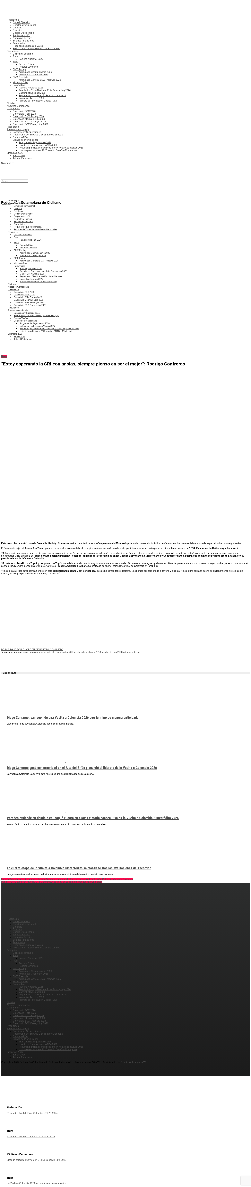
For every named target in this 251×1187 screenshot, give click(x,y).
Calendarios (13, 108)
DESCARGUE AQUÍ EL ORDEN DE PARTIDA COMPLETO (32, 649)
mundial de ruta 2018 (112, 652)
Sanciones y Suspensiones (27, 132)
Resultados (13, 127)
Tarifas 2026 (19, 155)
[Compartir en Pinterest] (128, 536)
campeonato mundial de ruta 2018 (39, 652)
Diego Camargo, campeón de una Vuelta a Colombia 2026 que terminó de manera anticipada (73, 718)
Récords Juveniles (28, 67)
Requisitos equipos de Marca (28, 46)
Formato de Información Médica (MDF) (38, 100)
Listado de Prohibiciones (25, 140)
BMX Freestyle (20, 77)
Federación (13, 20)
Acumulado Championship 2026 (35, 72)
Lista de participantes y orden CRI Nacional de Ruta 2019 (36, 1160)
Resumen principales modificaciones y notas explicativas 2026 (51, 147)
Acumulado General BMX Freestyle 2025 (40, 80)
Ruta (15, 56)
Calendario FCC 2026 (24, 111)
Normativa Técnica (22, 38)
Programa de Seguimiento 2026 (35, 142)
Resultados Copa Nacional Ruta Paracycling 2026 (45, 90)
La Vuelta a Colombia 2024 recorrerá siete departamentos (36, 1183)
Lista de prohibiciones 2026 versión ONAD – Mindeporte (48, 150)
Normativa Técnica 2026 (31, 98)
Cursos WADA (20, 137)
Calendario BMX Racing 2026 (28, 116)
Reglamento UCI (21, 35)
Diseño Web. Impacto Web (134, 1062)
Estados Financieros (23, 40)
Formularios (19, 43)
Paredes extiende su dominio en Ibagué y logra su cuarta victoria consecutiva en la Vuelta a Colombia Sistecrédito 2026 (93, 818)
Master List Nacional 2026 (32, 93)
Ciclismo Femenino (23, 53)
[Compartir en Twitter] (128, 533)
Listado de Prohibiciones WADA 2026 (38, 145)
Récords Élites (26, 64)
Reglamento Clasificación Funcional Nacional (42, 95)
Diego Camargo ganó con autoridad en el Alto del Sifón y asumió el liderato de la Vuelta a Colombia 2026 (82, 768)
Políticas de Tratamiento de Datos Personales (36, 48)
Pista (15, 61)
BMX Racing (19, 69)
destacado (79, 652)
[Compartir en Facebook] (128, 530)
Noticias (11, 103)
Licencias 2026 (15, 153)
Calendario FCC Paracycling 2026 (30, 124)
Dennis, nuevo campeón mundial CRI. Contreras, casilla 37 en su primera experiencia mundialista (51, 882)
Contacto (17, 27)
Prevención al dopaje (18, 129)
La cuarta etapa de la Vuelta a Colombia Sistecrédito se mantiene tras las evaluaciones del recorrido (79, 868)
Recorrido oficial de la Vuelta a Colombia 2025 (31, 1136)
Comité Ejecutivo (21, 22)
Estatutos (17, 30)
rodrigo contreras (131, 652)
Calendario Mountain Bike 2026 (29, 119)
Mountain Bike (20, 82)
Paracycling (19, 85)
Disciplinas (12, 51)
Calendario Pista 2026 (24, 114)
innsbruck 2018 (93, 652)
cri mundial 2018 (65, 652)
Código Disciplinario (23, 33)
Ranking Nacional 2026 (31, 59)
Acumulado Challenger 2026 (33, 74)
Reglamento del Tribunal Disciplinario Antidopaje (38, 134)
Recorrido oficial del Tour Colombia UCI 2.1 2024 (32, 1113)
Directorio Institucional (24, 25)
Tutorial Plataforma (22, 158)
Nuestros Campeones (18, 106)
